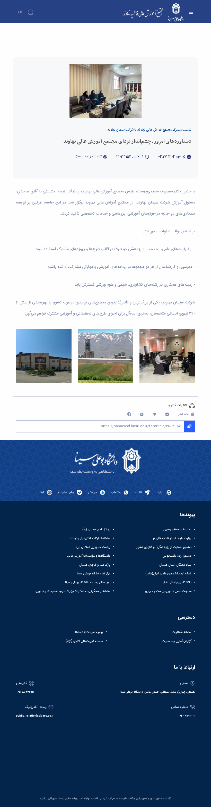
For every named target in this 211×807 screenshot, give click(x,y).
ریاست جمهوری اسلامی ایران (92, 547)
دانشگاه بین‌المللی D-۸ (177, 582)
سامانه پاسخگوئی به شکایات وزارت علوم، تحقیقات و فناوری (73, 591)
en (20, 12)
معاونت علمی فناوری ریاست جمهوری (168, 591)
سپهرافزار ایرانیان (48, 798)
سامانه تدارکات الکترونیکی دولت (90, 538)
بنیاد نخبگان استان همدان (175, 564)
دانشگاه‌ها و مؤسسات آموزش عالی (88, 555)
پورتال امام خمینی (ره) (96, 529)
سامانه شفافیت (181, 632)
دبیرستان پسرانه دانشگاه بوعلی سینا (87, 582)
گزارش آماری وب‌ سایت (176, 641)
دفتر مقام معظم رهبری (177, 529)
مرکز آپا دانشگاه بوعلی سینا (93, 573)
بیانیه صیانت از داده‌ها (89, 632)
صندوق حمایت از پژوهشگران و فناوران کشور (164, 547)
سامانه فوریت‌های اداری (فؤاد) (84, 641)
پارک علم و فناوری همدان (94, 564)
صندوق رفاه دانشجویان (177, 555)
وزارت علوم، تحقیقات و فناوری (172, 538)
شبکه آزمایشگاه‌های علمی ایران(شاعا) (168, 573)
